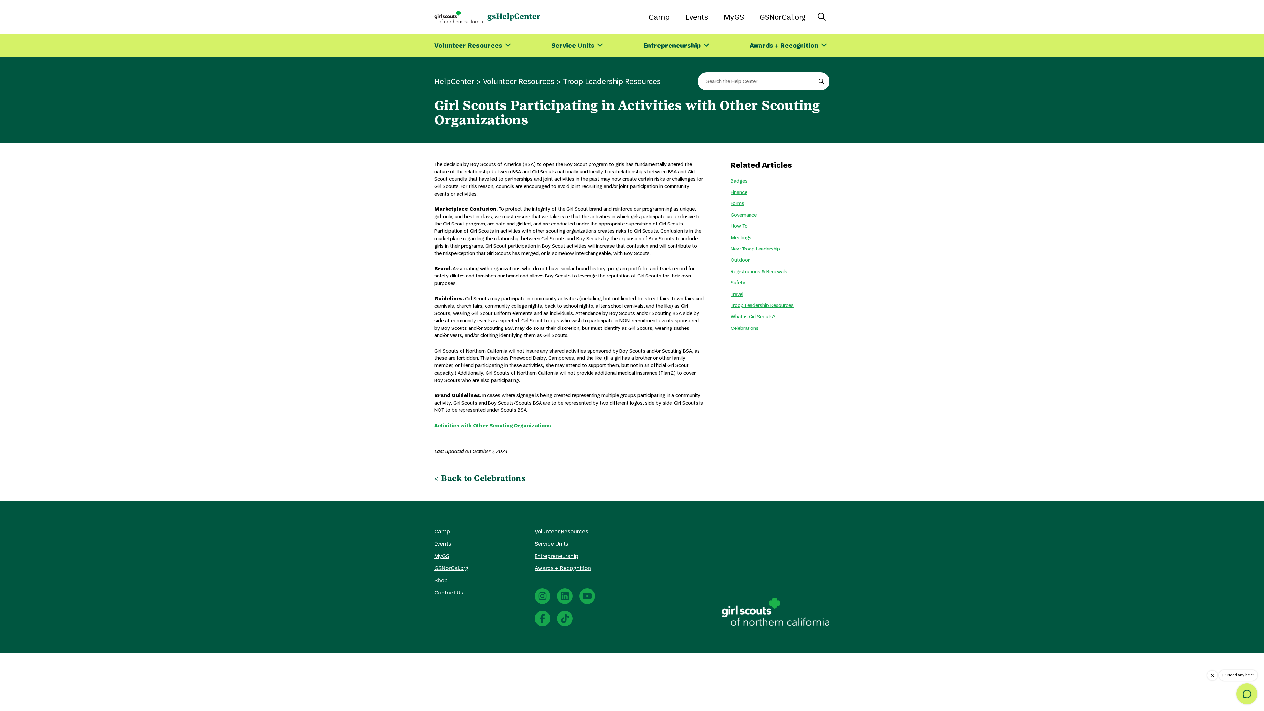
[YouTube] (587, 596)
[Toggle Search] (822, 17)
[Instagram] (542, 596)
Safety (738, 282)
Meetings (741, 237)
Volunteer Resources (518, 81)
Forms (737, 203)
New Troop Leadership (755, 249)
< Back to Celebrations (480, 478)
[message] (1246, 693)
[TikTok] (565, 618)
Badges (739, 181)
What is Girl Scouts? (753, 316)
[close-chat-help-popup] (1212, 675)
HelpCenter (454, 81)
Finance (739, 192)
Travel (737, 294)
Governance (744, 215)
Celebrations (745, 328)
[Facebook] (542, 618)
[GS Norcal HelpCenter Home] (487, 17)
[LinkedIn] (565, 596)
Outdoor (740, 260)
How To (739, 226)
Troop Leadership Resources (612, 81)
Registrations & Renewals (759, 271)
